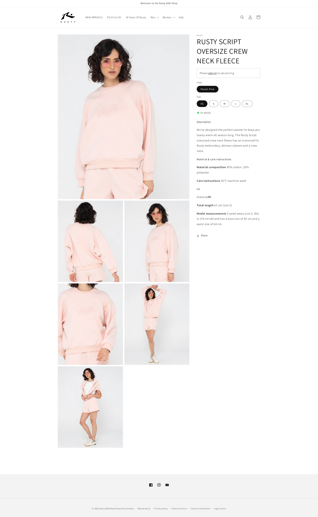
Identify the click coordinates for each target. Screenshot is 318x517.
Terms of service (179, 508)
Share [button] (204, 235)
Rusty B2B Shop (107, 508)
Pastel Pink (208, 89)
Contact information (200, 508)
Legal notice (220, 508)
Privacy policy (161, 508)
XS (202, 103)
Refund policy (144, 508)
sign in (212, 73)
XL (247, 103)
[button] (154, 17)
